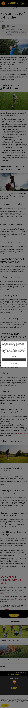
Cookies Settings (14, 363)
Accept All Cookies (14, 359)
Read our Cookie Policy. (7, 352)
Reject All (14, 356)
